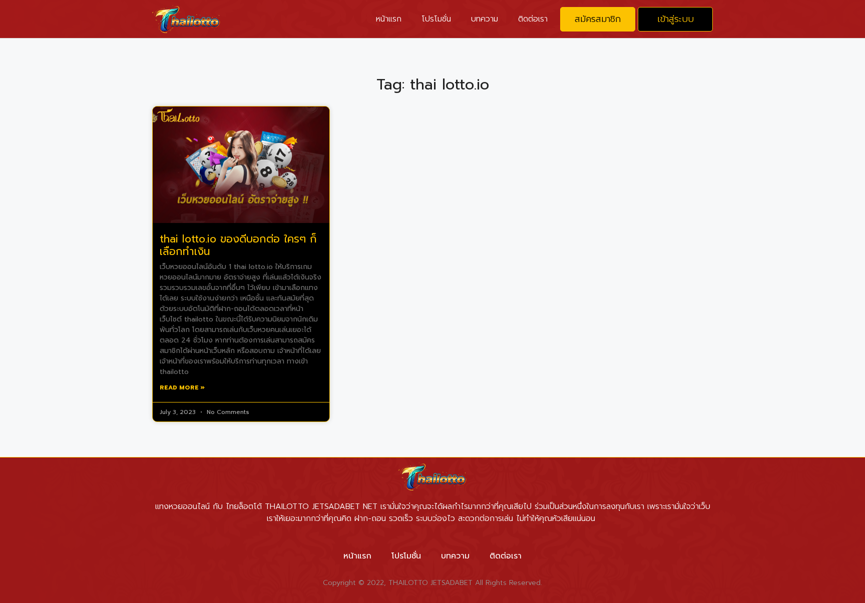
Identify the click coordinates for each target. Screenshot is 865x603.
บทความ (484, 19)
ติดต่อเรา (533, 19)
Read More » (182, 387)
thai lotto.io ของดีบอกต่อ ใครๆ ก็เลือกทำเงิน (238, 245)
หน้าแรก (388, 19)
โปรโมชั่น (436, 19)
